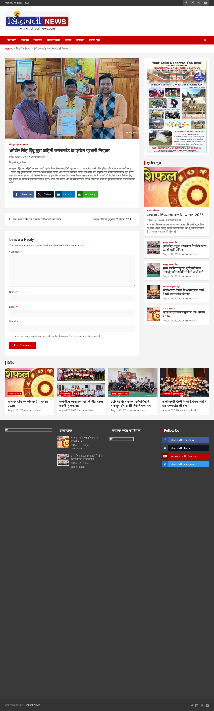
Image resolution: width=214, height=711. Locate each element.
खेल (176, 242)
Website (13, 321)
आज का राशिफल (153, 210)
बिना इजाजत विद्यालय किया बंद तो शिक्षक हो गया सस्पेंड (37, 219)
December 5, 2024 (18, 157)
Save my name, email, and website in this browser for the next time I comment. (57, 336)
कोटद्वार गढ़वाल (53, 40)
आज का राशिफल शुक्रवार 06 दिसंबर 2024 (111, 219)
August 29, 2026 (171, 254)
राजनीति (25, 40)
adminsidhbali (37, 157)
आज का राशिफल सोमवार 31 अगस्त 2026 (175, 215)
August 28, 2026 (171, 320)
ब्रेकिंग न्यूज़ (154, 163)
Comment (15, 251)
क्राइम (68, 40)
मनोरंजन (80, 40)
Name (13, 292)
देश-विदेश (12, 40)
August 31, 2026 (155, 219)
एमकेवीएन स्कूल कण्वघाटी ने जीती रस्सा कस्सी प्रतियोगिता (184, 248)
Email (13, 306)
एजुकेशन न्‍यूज (175, 287)
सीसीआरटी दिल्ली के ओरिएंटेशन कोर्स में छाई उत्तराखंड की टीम (183, 292)
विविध (10, 363)
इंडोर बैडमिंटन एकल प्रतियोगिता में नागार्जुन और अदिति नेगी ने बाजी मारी (183, 270)
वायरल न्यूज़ (94, 40)
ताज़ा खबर (66, 431)
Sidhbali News (32, 704)
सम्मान (25, 144)
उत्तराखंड (38, 40)
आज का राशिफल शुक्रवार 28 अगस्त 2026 (184, 314)
